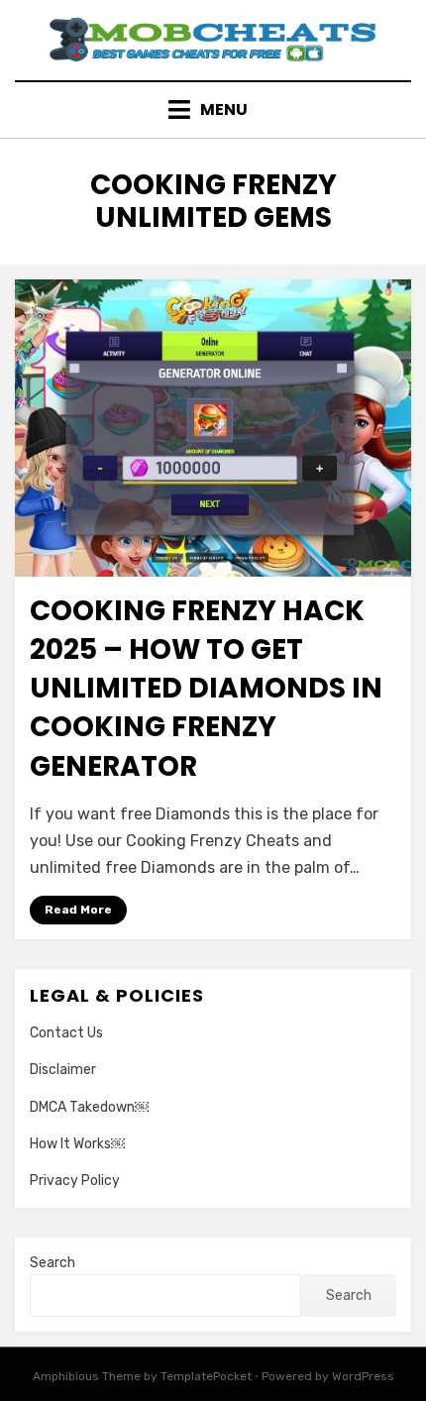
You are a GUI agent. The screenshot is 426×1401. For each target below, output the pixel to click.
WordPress (363, 1376)
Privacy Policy (75, 1180)
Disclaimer (63, 1069)
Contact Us (66, 1032)
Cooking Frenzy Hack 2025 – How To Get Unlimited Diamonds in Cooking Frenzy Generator (206, 689)
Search (52, 1262)
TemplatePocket (206, 1376)
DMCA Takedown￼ (89, 1107)
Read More (78, 909)
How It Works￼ (77, 1143)
